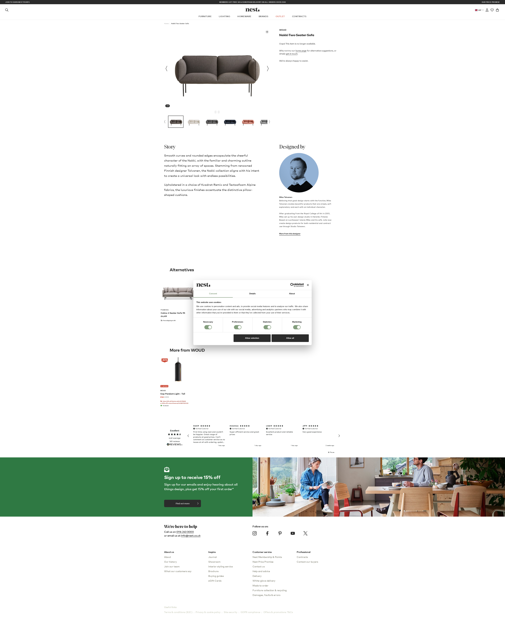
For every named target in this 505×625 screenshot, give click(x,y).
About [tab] (292, 294)
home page (301, 50)
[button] (188, 436)
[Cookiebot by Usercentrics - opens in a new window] (292, 285)
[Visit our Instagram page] (254, 533)
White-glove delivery (263, 580)
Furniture (205, 16)
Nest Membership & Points (267, 556)
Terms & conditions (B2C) (178, 612)
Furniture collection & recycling (269, 590)
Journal (212, 556)
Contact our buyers (307, 561)
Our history (170, 561)
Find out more (183, 503)
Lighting (224, 16)
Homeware (244, 16)
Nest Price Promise (262, 561)
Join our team (172, 566)
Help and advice (261, 571)
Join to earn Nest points (17, 2)
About (167, 556)
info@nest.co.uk (191, 535)
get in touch (291, 53)
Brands (263, 16)
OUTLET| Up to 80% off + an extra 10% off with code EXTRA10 (260, 2)
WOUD (282, 30)
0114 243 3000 (185, 531)
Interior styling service (220, 566)
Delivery (256, 575)
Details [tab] (252, 294)
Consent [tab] (213, 294)
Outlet (280, 16)
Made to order (260, 585)
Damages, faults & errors (266, 594)
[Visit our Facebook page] (267, 533)
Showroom (214, 561)
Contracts (299, 16)
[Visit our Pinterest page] (280, 533)
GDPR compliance (250, 612)
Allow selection (252, 338)
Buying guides (216, 575)
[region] (263, 436)
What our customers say (177, 571)
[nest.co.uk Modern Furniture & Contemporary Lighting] (252, 9)
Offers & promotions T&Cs (278, 612)
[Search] (6, 9)
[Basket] (497, 9)
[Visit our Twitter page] (305, 533)
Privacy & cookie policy (208, 612)
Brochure (213, 571)
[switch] (237, 327)
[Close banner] (308, 285)
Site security (230, 612)
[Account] (487, 9)
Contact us (258, 566)
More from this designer (290, 233)
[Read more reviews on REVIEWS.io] (175, 444)
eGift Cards (214, 580)
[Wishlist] (492, 9)
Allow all (290, 338)
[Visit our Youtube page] (293, 533)
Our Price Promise (491, 2)
